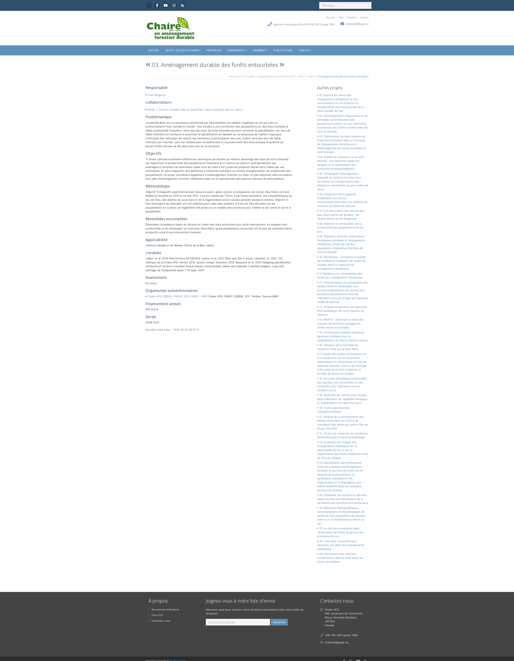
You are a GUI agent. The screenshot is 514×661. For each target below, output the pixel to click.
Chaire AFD (154, 296)
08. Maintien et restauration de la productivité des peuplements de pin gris (340, 227)
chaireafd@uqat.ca (357, 24)
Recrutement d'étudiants (165, 609)
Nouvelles (214, 50)
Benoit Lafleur (234, 109)
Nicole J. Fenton (157, 109)
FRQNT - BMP (199, 296)
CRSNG (167, 296)
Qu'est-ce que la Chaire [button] (182, 50)
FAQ (341, 17)
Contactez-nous (161, 620)
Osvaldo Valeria (179, 109)
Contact (364, 17)
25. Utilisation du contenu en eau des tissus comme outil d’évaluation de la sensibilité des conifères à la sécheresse (342, 498)
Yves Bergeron (156, 95)
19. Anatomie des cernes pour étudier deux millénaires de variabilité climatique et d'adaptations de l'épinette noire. (342, 398)
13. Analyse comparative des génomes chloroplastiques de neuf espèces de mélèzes (342, 310)
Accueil (331, 17)
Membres (259, 50)
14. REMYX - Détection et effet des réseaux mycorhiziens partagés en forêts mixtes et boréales (340, 323)
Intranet (351, 17)
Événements (236, 50)
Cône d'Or (157, 615)
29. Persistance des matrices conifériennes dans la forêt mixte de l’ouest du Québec (340, 557)
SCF (186, 296)
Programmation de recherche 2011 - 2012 (280, 76)
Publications (283, 50)
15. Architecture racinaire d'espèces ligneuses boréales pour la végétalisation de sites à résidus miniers (342, 336)
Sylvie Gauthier (214, 109)
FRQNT (177, 296)
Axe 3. (311, 76)
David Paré (196, 109)
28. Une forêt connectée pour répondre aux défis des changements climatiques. (340, 545)
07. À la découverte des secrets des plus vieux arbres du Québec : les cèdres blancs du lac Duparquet (340, 214)
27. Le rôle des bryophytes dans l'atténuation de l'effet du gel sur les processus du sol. (340, 532)
